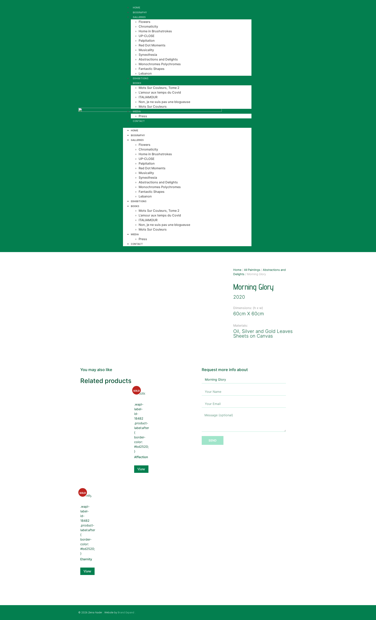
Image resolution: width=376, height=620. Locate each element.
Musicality (146, 50)
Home (134, 130)
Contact (139, 121)
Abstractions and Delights (158, 59)
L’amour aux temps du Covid (160, 92)
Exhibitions (138, 201)
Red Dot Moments (152, 45)
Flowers (144, 22)
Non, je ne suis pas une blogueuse (164, 102)
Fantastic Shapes (151, 69)
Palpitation (147, 40)
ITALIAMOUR (148, 97)
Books (137, 83)
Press (143, 239)
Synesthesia (148, 55)
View (141, 469)
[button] (187, 125)
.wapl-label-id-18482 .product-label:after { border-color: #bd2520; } (139, 424)
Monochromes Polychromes (160, 64)
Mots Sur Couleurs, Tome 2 (159, 88)
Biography (138, 135)
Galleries (139, 17)
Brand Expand (126, 612)
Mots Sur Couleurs (153, 106)
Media (137, 111)
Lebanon (145, 196)
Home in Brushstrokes (155, 31)
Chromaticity (148, 26)
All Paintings (252, 270)
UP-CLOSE (147, 36)
